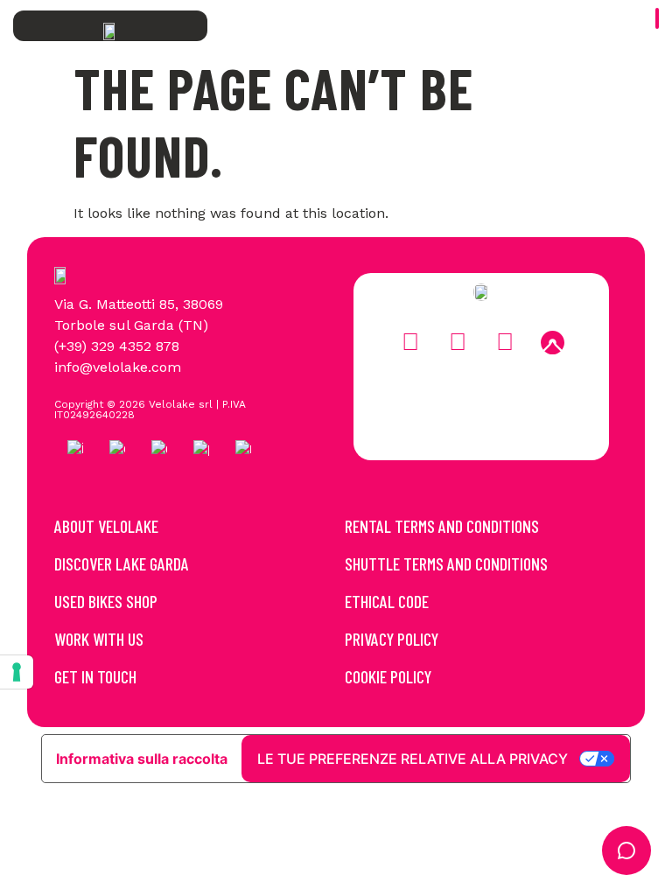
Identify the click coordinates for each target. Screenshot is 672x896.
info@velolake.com (117, 367)
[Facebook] (410, 343)
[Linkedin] (504, 343)
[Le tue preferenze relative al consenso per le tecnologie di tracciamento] (16, 672)
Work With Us (99, 638)
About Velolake (106, 525)
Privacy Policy (391, 638)
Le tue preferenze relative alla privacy (412, 758)
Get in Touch (95, 676)
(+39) (72, 346)
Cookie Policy (388, 676)
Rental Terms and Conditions (442, 525)
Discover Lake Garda (121, 563)
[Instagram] (457, 343)
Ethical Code (387, 601)
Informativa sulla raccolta (142, 758)
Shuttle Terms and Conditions (446, 563)
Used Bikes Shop (106, 601)
